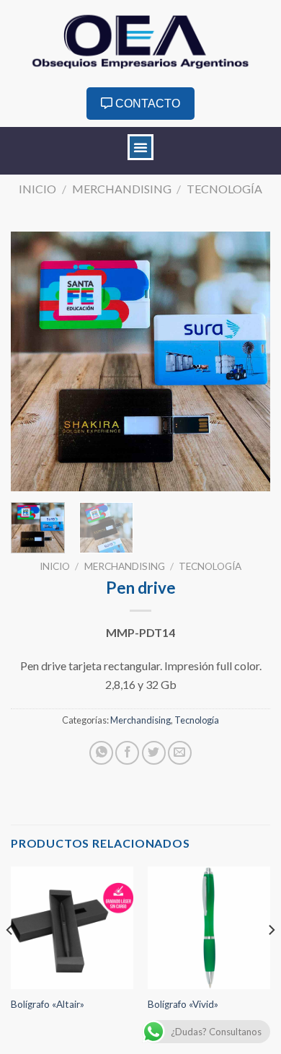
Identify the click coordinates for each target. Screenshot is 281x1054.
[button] (140, 147)
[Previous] (34, 361)
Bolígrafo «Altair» (47, 1004)
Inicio (37, 189)
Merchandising (121, 189)
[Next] (247, 361)
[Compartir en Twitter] (154, 753)
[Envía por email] (180, 753)
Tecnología (224, 189)
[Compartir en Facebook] (127, 753)
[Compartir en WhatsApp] (101, 753)
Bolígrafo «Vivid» (183, 1004)
